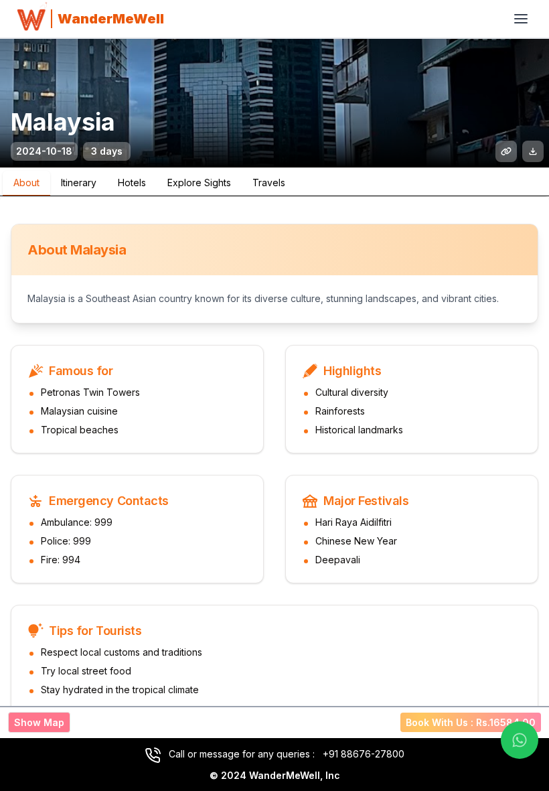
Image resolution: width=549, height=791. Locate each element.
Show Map (39, 722)
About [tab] (26, 182)
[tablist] (274, 182)
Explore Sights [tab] (199, 182)
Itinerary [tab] (78, 182)
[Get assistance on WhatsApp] (519, 740)
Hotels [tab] (132, 182)
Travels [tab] (268, 182)
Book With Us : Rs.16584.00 (471, 722)
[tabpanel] (274, 468)
